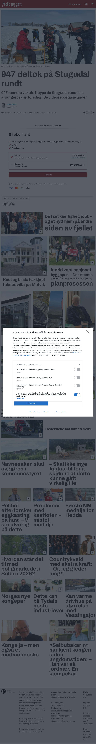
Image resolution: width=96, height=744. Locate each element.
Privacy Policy (61, 412)
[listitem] (48, 364)
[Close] (88, 332)
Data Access (48, 412)
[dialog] (48, 372)
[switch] (77, 369)
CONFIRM (31, 403)
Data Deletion (35, 412)
